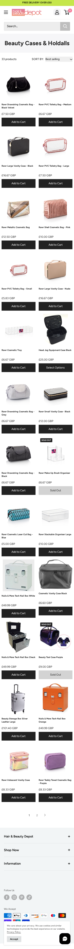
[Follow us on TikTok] (29, 897)
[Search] (65, 26)
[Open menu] (6, 12)
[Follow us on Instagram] (14, 897)
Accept (14, 939)
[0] (66, 12)
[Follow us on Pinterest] (21, 897)
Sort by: (38, 59)
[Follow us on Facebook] (6, 897)
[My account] (57, 12)
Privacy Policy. (14, 932)
